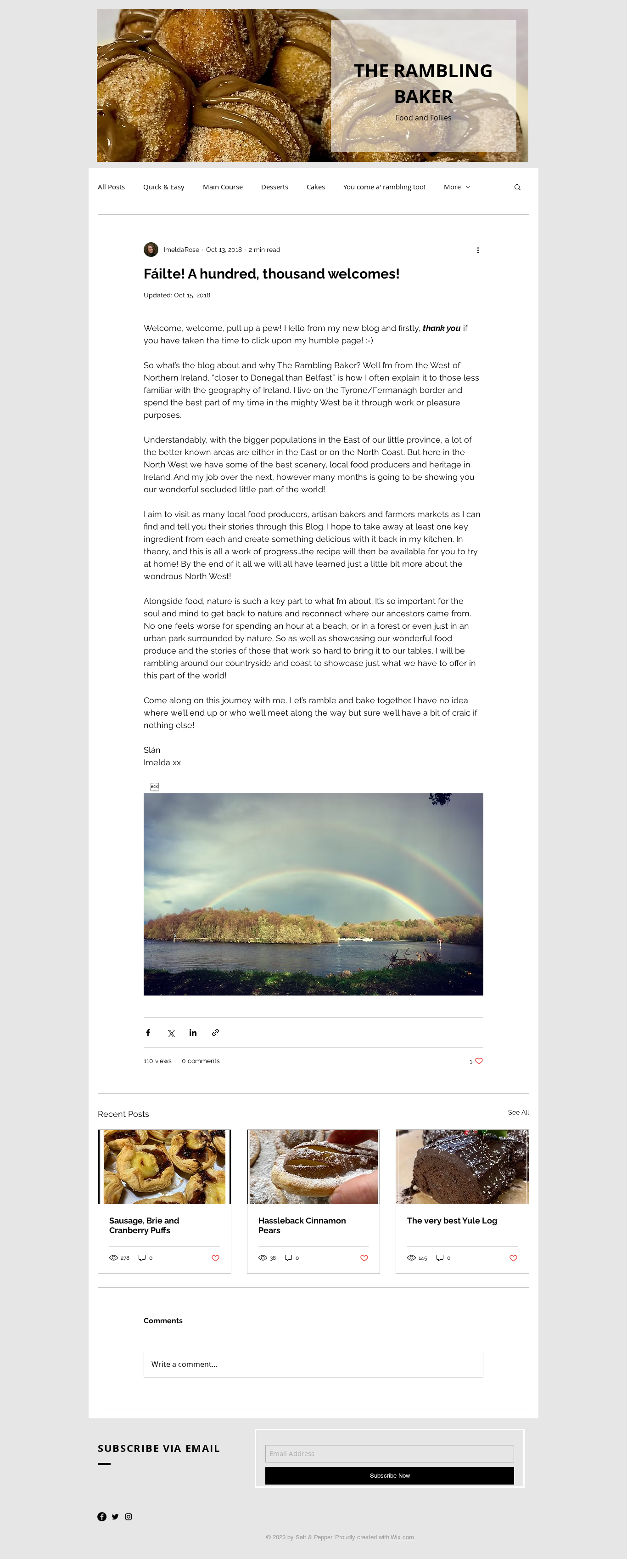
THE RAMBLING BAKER (423, 83)
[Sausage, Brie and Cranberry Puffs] (164, 1167)
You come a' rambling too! (384, 186)
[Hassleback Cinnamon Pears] (313, 1167)
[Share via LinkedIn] (193, 1032)
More (452, 186)
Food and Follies (424, 118)
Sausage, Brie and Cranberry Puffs (144, 1225)
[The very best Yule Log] (462, 1167)
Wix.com (402, 1537)
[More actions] (477, 249)
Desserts (274, 186)
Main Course (223, 186)
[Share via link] (215, 1032)
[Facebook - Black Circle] (101, 1516)
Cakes (316, 186)
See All (518, 1112)
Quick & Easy (164, 186)
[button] (517, 186)
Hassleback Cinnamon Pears (302, 1225)
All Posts (111, 186)
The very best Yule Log (452, 1220)
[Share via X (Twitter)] (170, 1032)
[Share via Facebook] (148, 1032)
